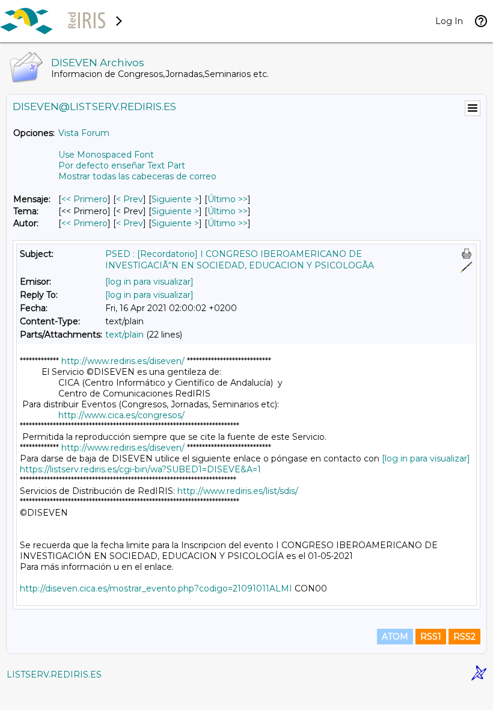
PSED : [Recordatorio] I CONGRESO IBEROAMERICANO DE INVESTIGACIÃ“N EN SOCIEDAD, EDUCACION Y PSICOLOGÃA (239, 259)
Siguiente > (175, 199)
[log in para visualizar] (149, 281)
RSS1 (430, 636)
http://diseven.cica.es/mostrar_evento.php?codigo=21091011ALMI (156, 588)
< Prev (129, 199)
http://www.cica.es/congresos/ (121, 415)
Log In (449, 21)
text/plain (124, 334)
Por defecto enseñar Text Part (121, 165)
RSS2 (464, 636)
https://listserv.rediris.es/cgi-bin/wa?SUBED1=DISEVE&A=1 (140, 469)
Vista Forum (83, 133)
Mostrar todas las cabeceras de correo (137, 176)
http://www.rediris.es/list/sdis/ (237, 491)
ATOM (395, 636)
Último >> (227, 199)
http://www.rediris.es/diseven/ (123, 361)
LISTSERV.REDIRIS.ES (54, 674)
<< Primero (84, 199)
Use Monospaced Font (106, 154)
